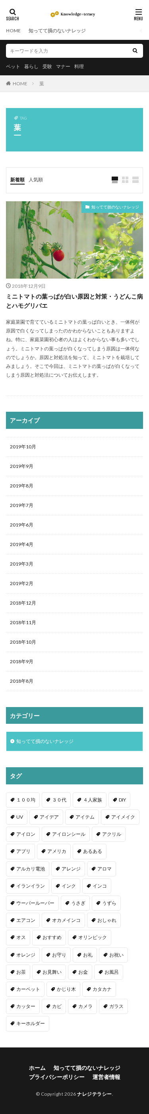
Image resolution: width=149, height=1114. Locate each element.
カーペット (28, 989)
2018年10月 (23, 642)
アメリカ (56, 851)
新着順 (17, 180)
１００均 (25, 800)
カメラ (85, 1006)
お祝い (116, 955)
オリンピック (92, 937)
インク (69, 886)
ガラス (116, 1006)
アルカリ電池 (30, 869)
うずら (109, 903)
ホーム (37, 1067)
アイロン (25, 834)
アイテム (85, 817)
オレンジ (25, 955)
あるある (92, 851)
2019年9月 (21, 466)
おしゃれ (106, 920)
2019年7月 (21, 505)
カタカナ (102, 989)
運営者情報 (106, 1076)
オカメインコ (66, 920)
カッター (25, 1006)
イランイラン (30, 886)
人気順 (36, 180)
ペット (13, 66)
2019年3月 (21, 564)
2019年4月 (21, 544)
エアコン (25, 920)
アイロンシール (68, 834)
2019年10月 (23, 447)
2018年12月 (23, 603)
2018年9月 (21, 661)
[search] (135, 51)
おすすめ (52, 937)
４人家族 (92, 800)
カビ (57, 1006)
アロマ (104, 869)
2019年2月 (21, 583)
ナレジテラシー (94, 1094)
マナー (63, 66)
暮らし (31, 66)
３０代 (59, 800)
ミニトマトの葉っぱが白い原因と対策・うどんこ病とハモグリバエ (74, 301)
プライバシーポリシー (57, 1076)
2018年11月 (23, 622)
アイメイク (123, 817)
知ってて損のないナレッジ (57, 30)
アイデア (49, 817)
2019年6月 (21, 525)
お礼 (88, 955)
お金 (83, 972)
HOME (13, 30)
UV (19, 817)
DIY (122, 800)
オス (21, 937)
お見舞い (52, 972)
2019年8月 (21, 486)
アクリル (111, 834)
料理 (79, 66)
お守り (59, 955)
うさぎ (78, 903)
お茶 (21, 972)
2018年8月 (21, 681)
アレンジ (71, 869)
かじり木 (66, 989)
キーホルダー (30, 1023)
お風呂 (111, 972)
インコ (100, 886)
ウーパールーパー (35, 903)
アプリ (23, 851)
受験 (47, 66)
